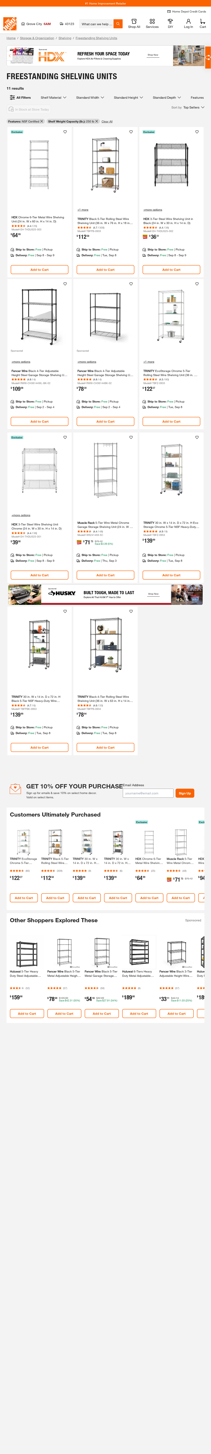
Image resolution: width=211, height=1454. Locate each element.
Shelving (65, 38)
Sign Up (185, 793)
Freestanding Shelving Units (96, 38)
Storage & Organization (37, 38)
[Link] (39, 202)
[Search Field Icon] (118, 23)
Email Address (133, 785)
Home (11, 38)
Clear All (107, 121)
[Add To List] (65, 132)
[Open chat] (208, 58)
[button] (187, 107)
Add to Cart (39, 269)
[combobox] (96, 23)
